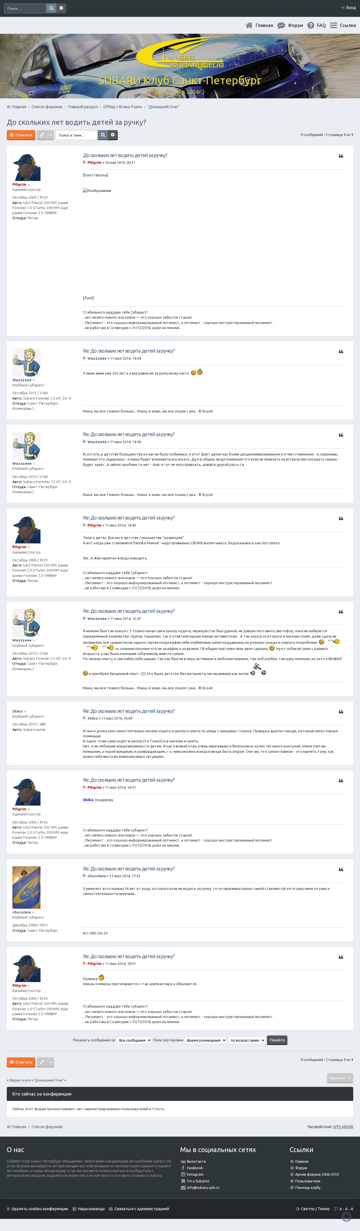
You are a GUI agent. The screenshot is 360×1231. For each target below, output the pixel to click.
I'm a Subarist (198, 1181)
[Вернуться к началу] (346, 1216)
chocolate (21, 912)
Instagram (195, 1174)
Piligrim (19, 184)
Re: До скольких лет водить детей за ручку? (129, 350)
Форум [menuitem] (300, 25)
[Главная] (180, 64)
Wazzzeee (22, 380)
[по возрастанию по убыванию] (247, 1040)
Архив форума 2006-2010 (317, 1174)
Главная (269, 25)
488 (43, 724)
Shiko (17, 711)
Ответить (23, 135)
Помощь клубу (307, 1187)
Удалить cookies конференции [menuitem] (40, 1209)
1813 (44, 925)
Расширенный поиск (61, 8)
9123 (44, 197)
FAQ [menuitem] (325, 25)
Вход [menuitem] (351, 7)
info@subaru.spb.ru (203, 1187)
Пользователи (307, 1181)
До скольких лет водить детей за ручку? (76, 122)
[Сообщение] (85, 162)
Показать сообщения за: (94, 1040)
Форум (301, 1168)
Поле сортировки (168, 1040)
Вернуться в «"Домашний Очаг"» (38, 1080)
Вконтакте (196, 1161)
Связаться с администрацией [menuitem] (141, 1209)
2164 (44, 393)
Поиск (51, 8)
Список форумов (47, 1127)
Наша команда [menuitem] (91, 1209)
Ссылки (348, 25)
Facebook (195, 1168)
